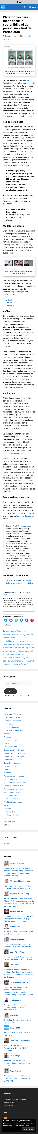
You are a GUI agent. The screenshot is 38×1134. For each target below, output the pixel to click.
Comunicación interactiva (14, 756)
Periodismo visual (11, 796)
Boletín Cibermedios (13, 721)
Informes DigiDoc (12, 815)
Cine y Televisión (10, 747)
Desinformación (10, 766)
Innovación (8, 769)
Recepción (8, 805)
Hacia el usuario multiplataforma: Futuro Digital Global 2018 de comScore (16, 1047)
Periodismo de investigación (15, 782)
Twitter (9, 303)
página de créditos (26, 516)
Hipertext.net (9, 1103)
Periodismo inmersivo (12, 792)
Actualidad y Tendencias (15, 631)
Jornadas (9, 724)
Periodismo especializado (14, 786)
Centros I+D (10, 812)
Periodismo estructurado (13, 789)
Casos (6, 743)
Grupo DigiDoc (10, 1106)
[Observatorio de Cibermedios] (3, 7)
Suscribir (10, 691)
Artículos (7, 634)
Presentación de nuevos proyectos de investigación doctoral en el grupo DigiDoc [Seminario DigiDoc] (18, 918)
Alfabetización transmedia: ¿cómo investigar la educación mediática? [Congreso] (17, 1078)
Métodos (7, 773)
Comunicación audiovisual (14, 750)
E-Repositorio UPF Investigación (16, 1099)
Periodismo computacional (14, 776)
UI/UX (6, 825)
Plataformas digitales (21, 634)
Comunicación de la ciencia (14, 753)
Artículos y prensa (13, 717)
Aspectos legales (10, 740)
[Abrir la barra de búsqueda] (24, 7)
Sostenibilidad (9, 638)
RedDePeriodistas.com (21, 526)
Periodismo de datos (12, 779)
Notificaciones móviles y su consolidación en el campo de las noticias (17, 1063)
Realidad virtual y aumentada (15, 802)
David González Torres (22, 508)
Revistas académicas (14, 730)
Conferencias (9, 760)
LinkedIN (9, 300)
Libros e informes (12, 727)
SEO (32, 634)
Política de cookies (24, 1125)
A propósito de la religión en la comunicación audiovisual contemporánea (16, 1007)
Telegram (10, 305)
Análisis (7, 734)
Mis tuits (7, 843)
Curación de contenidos (13, 763)
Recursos (7, 809)
